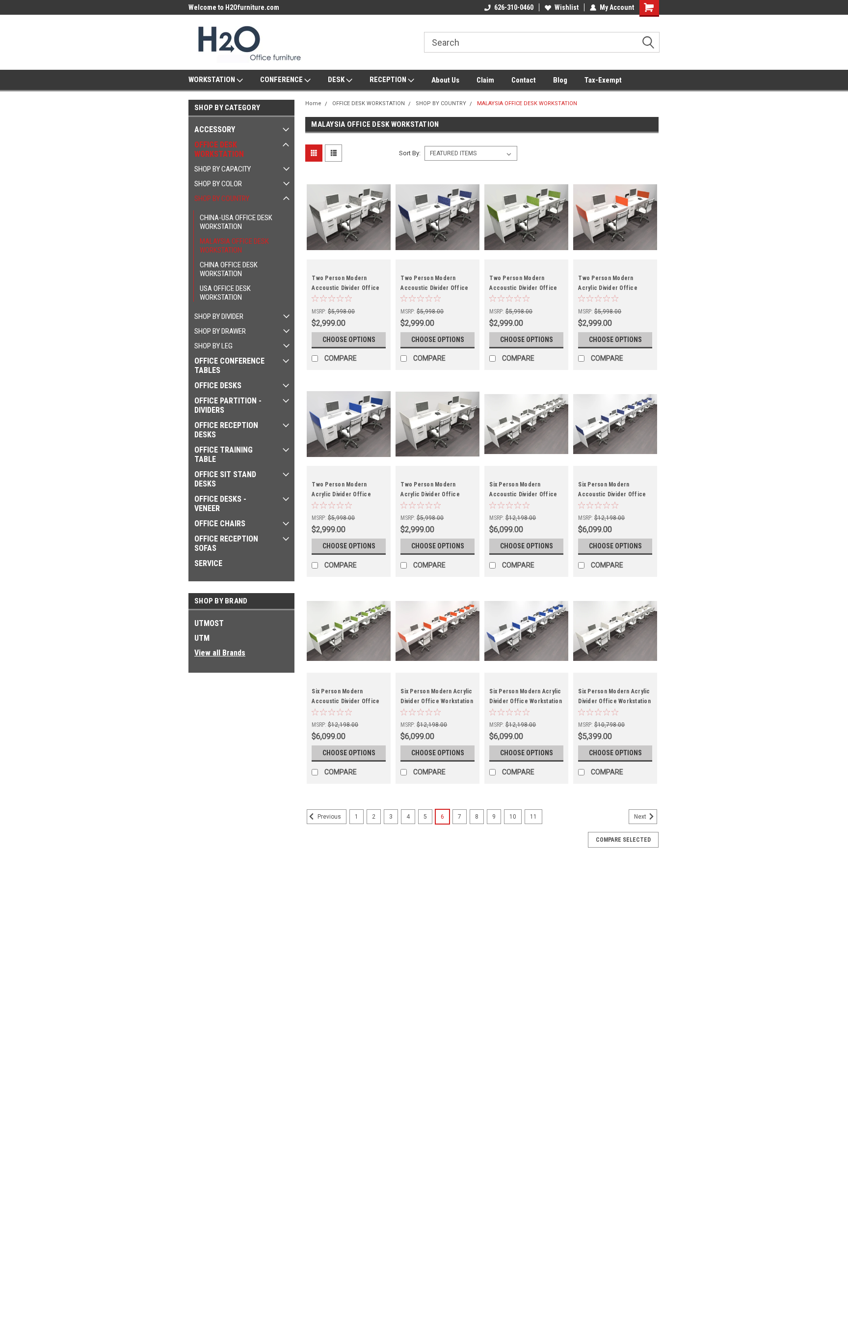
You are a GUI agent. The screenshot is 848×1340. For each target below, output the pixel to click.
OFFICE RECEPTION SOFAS (226, 543)
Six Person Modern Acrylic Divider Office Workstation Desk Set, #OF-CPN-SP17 (614, 701)
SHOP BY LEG (213, 346)
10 (512, 816)
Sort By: (410, 153)
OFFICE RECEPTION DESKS (226, 430)
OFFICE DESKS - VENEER (220, 503)
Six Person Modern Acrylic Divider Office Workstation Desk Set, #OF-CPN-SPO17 (436, 701)
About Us (445, 80)
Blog (560, 80)
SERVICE (208, 563)
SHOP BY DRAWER (220, 331)
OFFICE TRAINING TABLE (223, 454)
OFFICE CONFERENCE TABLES (229, 365)
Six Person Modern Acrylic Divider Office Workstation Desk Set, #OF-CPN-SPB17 (525, 701)
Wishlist (567, 7)
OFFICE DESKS (217, 385)
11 (533, 816)
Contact (523, 80)
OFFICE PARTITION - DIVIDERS (228, 405)
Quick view (349, 252)
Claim (485, 80)
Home (313, 103)
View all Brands (219, 652)
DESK (337, 79)
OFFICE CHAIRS (219, 523)
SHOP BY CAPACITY (222, 169)
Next (641, 817)
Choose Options (348, 339)
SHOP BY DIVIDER (218, 316)
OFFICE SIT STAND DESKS (225, 479)
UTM (202, 638)
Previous (328, 817)
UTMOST (209, 623)
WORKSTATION (212, 79)
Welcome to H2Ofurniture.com (233, 7)
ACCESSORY (214, 129)
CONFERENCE (282, 79)
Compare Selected (623, 839)
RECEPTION (389, 79)
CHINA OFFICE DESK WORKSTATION (229, 269)
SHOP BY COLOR (218, 183)
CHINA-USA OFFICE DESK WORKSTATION (236, 222)
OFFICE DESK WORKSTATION (219, 149)
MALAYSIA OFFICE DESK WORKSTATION (234, 246)
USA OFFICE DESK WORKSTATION (225, 293)
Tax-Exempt (603, 80)
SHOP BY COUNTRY (221, 198)
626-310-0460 (513, 7)
